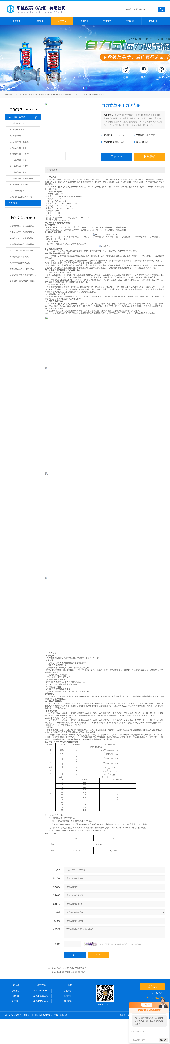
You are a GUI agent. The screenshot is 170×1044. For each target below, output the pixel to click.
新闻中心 (85, 21)
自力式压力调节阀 (42, 95)
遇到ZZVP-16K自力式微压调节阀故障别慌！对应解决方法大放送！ (25, 251)
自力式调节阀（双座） (19, 160)
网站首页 (17, 21)
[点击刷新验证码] (90, 944)
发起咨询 (163, 1040)
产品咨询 (116, 156)
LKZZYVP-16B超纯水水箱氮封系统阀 (70, 968)
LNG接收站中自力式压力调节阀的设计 (25, 275)
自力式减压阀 (15, 136)
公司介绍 (15, 991)
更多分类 (13, 203)
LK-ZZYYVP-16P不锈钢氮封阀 (42, 991)
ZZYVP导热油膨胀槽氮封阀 (42, 1001)
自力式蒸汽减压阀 (17, 123)
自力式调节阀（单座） (62, 95)
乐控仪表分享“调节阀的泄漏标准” (23, 281)
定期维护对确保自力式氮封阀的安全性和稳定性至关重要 (25, 244)
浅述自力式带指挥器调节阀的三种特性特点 (25, 232)
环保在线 (63, 1015)
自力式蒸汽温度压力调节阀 (21, 197)
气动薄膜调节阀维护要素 (20, 257)
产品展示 (28, 95)
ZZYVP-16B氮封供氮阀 (42, 996)
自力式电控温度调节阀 (19, 185)
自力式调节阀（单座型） (20, 142)
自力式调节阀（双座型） (20, 166)
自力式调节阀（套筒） (19, 172)
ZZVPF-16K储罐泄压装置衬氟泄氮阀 (70, 972)
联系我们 (153, 21)
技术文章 (107, 21)
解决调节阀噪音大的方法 (20, 263)
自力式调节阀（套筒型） (20, 154)
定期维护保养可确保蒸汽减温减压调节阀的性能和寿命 (25, 226)
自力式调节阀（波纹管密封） (22, 178)
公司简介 (39, 21)
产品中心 (62, 21)
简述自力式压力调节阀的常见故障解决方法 (25, 269)
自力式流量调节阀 (17, 191)
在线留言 (130, 21)
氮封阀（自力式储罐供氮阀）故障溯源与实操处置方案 (25, 238)
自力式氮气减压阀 (17, 130)
